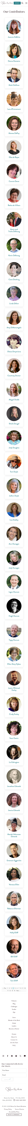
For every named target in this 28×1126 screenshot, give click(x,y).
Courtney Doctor (14, 375)
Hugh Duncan (14, 616)
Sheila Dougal (14, 423)
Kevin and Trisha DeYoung (14, 230)
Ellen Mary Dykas (14, 664)
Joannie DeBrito (14, 37)
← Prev (4, 988)
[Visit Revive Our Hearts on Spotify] (16, 1056)
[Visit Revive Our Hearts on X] (20, 1056)
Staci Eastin (14, 738)
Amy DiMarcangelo (14, 327)
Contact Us (14, 1040)
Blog (14, 1004)
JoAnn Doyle (14, 495)
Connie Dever (14, 181)
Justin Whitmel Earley (14, 689)
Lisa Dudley (14, 519)
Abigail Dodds (14, 399)
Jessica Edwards (14, 810)
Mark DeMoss (14, 85)
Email (4, 1075)
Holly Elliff (14, 932)
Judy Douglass (14, 447)
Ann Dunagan (14, 544)
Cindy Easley (14, 714)
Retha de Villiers (14, 205)
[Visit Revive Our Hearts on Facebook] (7, 1056)
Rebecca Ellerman (14, 908)
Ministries (18, 1106)
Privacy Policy (8, 1109)
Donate (17, 3)
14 (14, 991)
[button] (25, 3)
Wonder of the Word (14, 1020)
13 (12, 991)
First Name (5, 1070)
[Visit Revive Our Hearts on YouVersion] (24, 1056)
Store (14, 1017)
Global (14, 1023)
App (14, 1012)
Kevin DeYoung (14, 255)
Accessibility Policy (14, 1112)
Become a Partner (14, 1029)
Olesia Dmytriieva (14, 351)
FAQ (14, 1045)
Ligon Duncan (14, 592)
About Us (14, 1037)
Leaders (14, 1026)
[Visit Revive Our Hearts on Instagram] (3, 1056)
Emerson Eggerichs (14, 860)
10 (25, 988)
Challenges (14, 1006)
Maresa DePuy (14, 133)
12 (10, 991)
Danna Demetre (14, 61)
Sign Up (6, 1079)
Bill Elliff (14, 956)
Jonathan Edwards (14, 786)
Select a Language (13, 1114)
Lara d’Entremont (14, 109)
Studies (14, 1009)
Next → (18, 991)
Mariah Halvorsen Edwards (14, 835)
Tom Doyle (14, 471)
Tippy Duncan (14, 640)
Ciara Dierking (14, 279)
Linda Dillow (14, 303)
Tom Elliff (14, 980)
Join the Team (14, 1042)
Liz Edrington (14, 762)
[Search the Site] (22, 3)
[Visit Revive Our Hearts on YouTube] (12, 1056)
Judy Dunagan (14, 568)
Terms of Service (19, 1109)
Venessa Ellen (14, 884)
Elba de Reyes (14, 157)
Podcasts (14, 1001)
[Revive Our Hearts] (7, 3)
